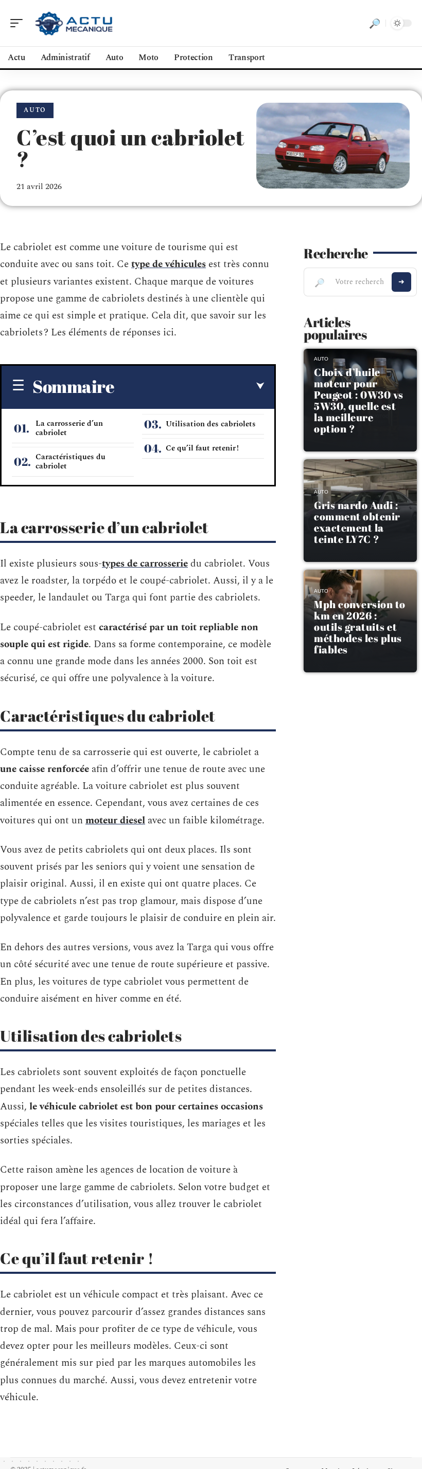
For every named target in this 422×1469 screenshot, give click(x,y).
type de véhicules (168, 264)
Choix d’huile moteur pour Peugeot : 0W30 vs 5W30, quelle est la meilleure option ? (358, 400)
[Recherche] (374, 23)
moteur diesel (115, 820)
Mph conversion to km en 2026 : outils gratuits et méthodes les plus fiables (360, 626)
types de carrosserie (145, 563)
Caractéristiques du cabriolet (71, 461)
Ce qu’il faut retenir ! (202, 448)
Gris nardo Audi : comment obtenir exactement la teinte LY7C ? (357, 522)
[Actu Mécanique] (74, 23)
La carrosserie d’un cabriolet (69, 428)
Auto (35, 110)
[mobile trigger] (19, 23)
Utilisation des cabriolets (211, 424)
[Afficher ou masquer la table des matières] (189, 386)
